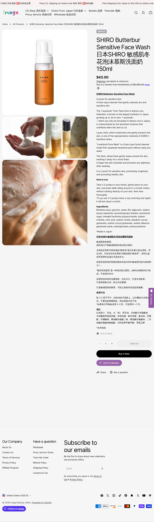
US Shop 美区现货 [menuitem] (35, 10)
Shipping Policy (40, 467)
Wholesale (38, 447)
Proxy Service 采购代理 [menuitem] (38, 14)
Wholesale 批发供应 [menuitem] (65, 14)
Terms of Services (11, 457)
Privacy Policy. (76, 479)
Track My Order (41, 457)
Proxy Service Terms (43, 452)
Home (5, 24)
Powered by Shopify (42, 502)
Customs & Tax (40, 473)
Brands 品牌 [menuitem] (95, 10)
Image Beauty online (21, 502)
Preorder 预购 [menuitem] (112, 10)
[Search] (136, 13)
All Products (18, 24)
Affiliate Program (10, 467)
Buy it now (124, 353)
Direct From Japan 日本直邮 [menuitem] (67, 10)
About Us (6, 447)
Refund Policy (40, 462)
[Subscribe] (102, 468)
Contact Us (7, 452)
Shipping (100, 81)
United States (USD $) (17, 495)
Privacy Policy (9, 462)
